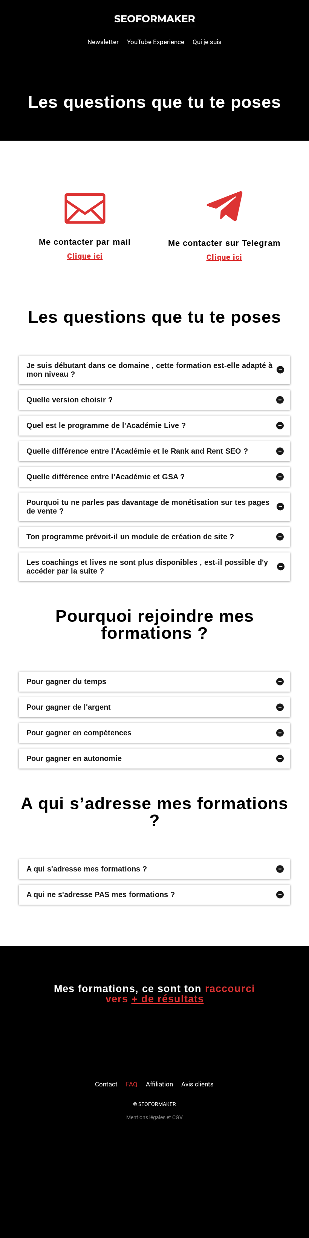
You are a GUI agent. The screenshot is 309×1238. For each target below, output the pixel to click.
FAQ (132, 1084)
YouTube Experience (155, 41)
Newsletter (103, 41)
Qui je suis (207, 41)
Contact (106, 1084)
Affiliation (159, 1084)
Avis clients (197, 1084)
